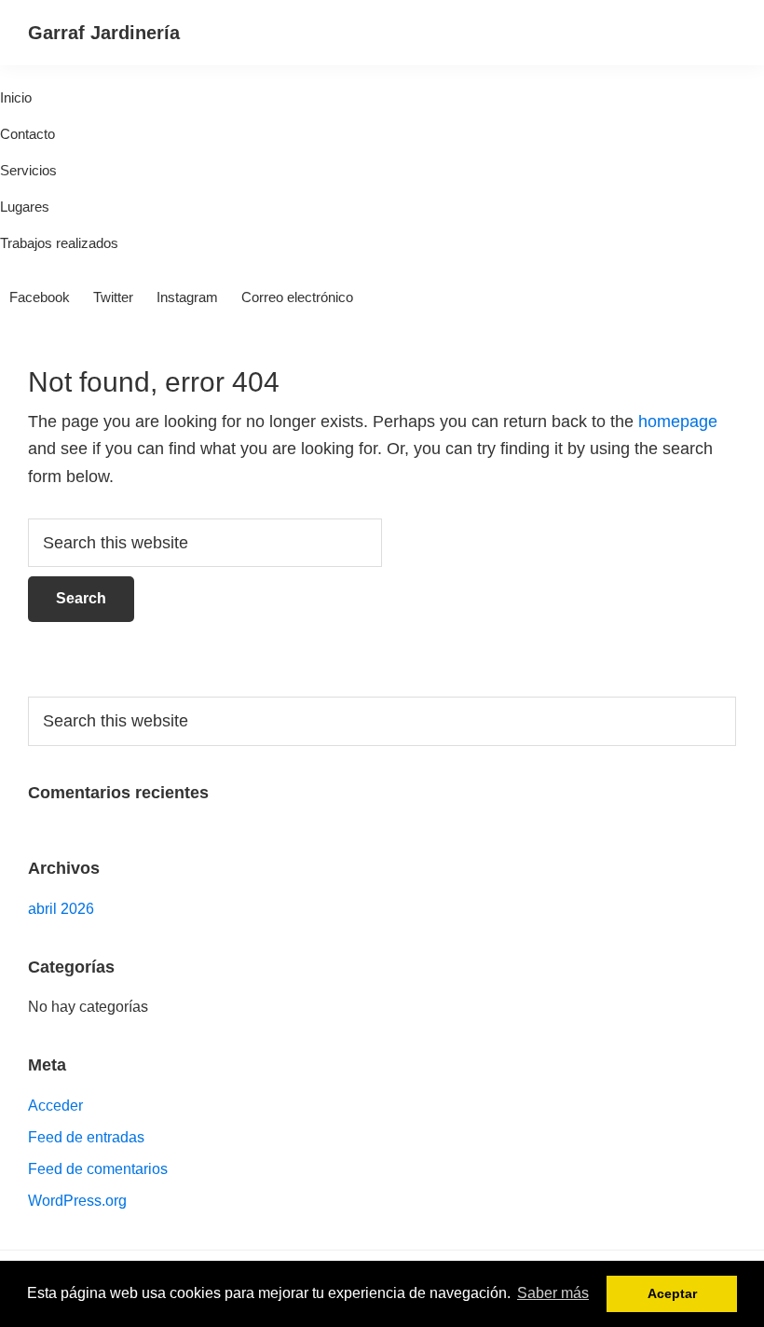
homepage (677, 421)
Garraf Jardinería (104, 32)
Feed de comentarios (98, 1169)
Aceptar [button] (672, 1293)
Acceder (55, 1105)
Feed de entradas (86, 1137)
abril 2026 (61, 909)
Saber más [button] (553, 1293)
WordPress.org (77, 1201)
